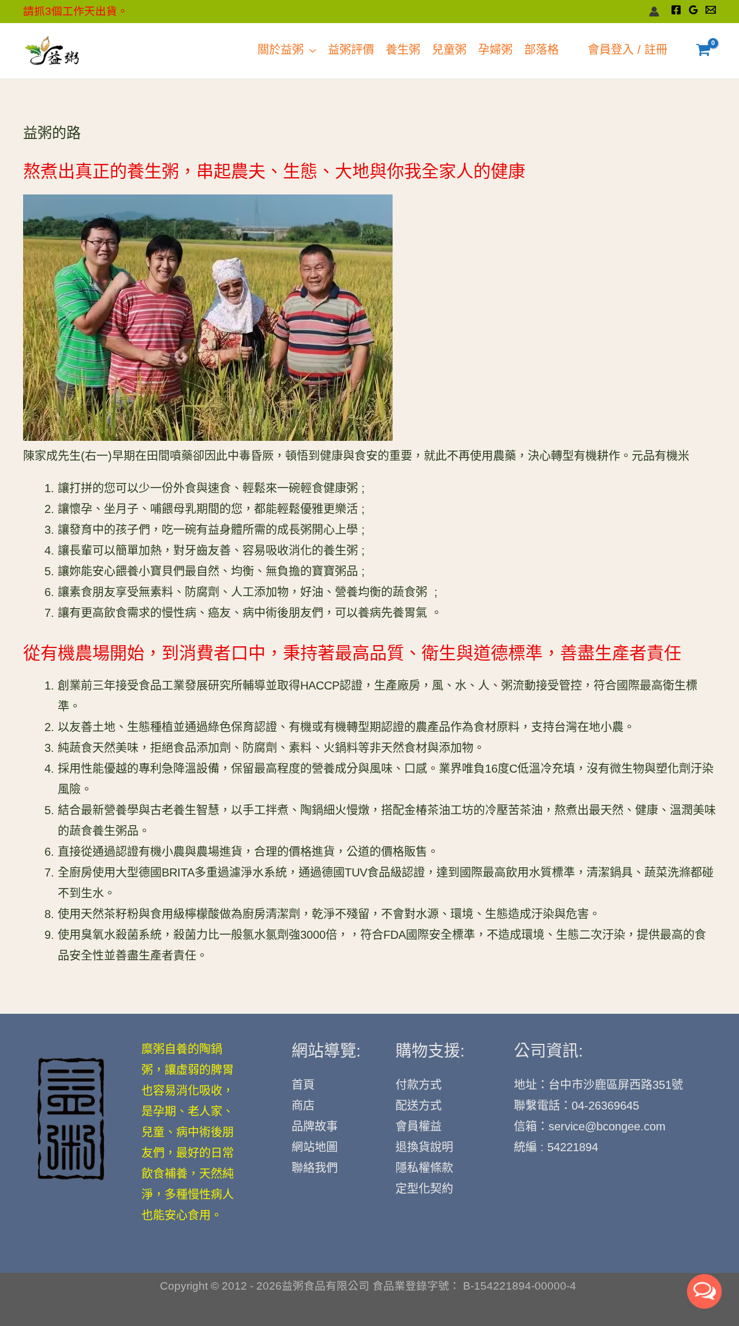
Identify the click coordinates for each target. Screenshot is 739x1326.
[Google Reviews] (693, 10)
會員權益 (418, 1127)
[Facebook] (676, 10)
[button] (310, 51)
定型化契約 (424, 1189)
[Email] (711, 10)
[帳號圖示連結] (654, 11)
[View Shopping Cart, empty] (703, 51)
